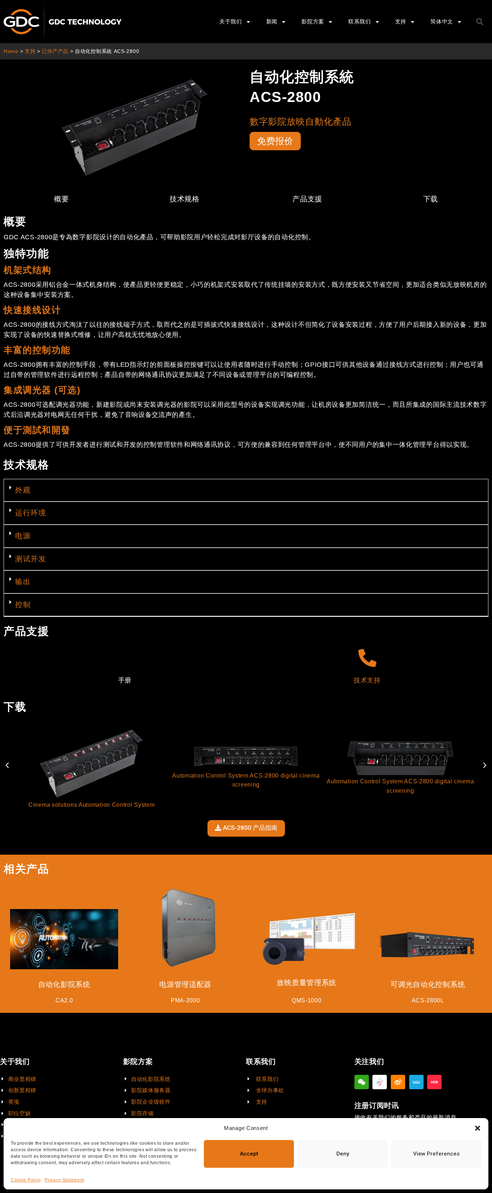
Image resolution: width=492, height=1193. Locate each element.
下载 (430, 199)
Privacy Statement (64, 1180)
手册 (124, 680)
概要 (61, 199)
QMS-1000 (307, 1000)
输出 (23, 582)
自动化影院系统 (64, 984)
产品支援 (307, 199)
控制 (23, 605)
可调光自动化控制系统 (427, 984)
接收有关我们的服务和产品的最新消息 (405, 1117)
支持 (30, 51)
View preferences (436, 1153)
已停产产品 (55, 51)
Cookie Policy (26, 1180)
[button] (477, 1128)
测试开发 (30, 559)
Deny (342, 1153)
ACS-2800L (428, 1000)
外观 (23, 490)
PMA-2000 (185, 1000)
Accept (249, 1153)
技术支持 (367, 680)
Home (11, 51)
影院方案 (312, 21)
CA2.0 (64, 1000)
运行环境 (30, 513)
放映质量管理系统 (306, 983)
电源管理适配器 (185, 984)
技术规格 (185, 199)
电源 (23, 536)
